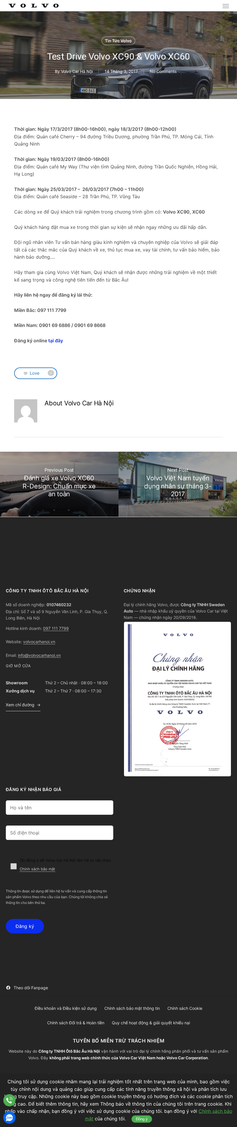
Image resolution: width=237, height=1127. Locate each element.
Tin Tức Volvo (118, 40)
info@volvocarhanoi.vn (39, 655)
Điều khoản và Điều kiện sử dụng (66, 1008)
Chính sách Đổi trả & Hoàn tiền (75, 1022)
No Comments (163, 71)
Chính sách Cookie (184, 1008)
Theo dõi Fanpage (31, 987)
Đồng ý (142, 1119)
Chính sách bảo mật (37, 869)
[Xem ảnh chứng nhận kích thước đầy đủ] (177, 699)
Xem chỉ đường (20, 704)
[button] (226, 6)
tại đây (55, 340)
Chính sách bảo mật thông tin (132, 1008)
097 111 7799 (56, 628)
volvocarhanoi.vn (39, 641)
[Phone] (9, 1100)
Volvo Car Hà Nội (77, 71)
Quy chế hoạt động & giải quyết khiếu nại (151, 1022)
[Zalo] (9, 1117)
